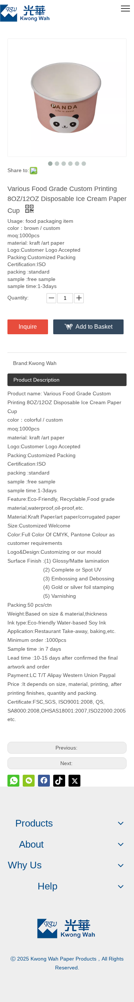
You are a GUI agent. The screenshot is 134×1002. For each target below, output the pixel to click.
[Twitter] (74, 781)
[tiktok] (59, 781)
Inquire (28, 327)
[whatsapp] (13, 781)
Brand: (21, 363)
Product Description (36, 380)
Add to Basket (94, 327)
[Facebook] (44, 781)
